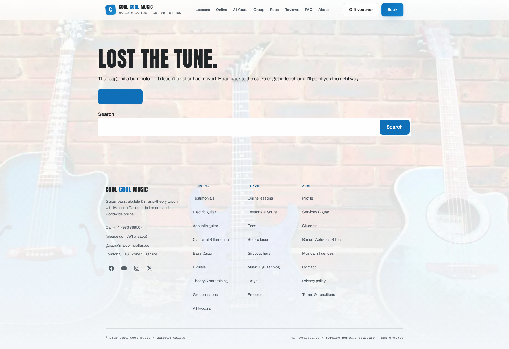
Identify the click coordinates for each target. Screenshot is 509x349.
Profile (307, 198)
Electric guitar (204, 212)
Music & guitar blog (264, 267)
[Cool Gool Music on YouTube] (124, 268)
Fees (274, 10)
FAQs (253, 281)
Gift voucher (360, 9)
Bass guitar (202, 253)
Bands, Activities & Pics (322, 239)
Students (310, 226)
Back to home (120, 96)
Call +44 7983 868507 (124, 227)
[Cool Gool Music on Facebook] (111, 268)
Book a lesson (259, 239)
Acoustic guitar (205, 226)
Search (106, 114)
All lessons (202, 308)
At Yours (240, 10)
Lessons (203, 10)
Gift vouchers (259, 253)
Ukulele (199, 267)
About (323, 10)
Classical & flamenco (211, 239)
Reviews (291, 10)
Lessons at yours (262, 212)
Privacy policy (314, 281)
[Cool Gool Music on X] (149, 268)
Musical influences (318, 253)
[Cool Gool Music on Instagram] (137, 268)
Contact (309, 267)
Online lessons (260, 198)
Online (221, 10)
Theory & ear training (210, 281)
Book (392, 9)
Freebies (255, 295)
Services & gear (315, 212)
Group (258, 10)
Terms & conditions (318, 295)
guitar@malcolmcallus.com (129, 245)
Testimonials (203, 198)
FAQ (309, 10)
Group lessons (205, 295)
